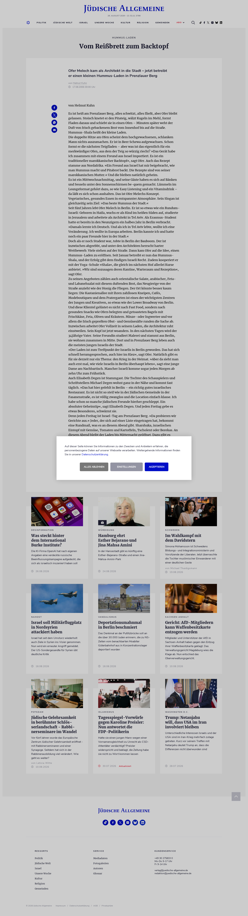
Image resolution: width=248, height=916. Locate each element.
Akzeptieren (156, 466)
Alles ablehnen (94, 466)
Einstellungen (126, 466)
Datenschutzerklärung (95, 454)
